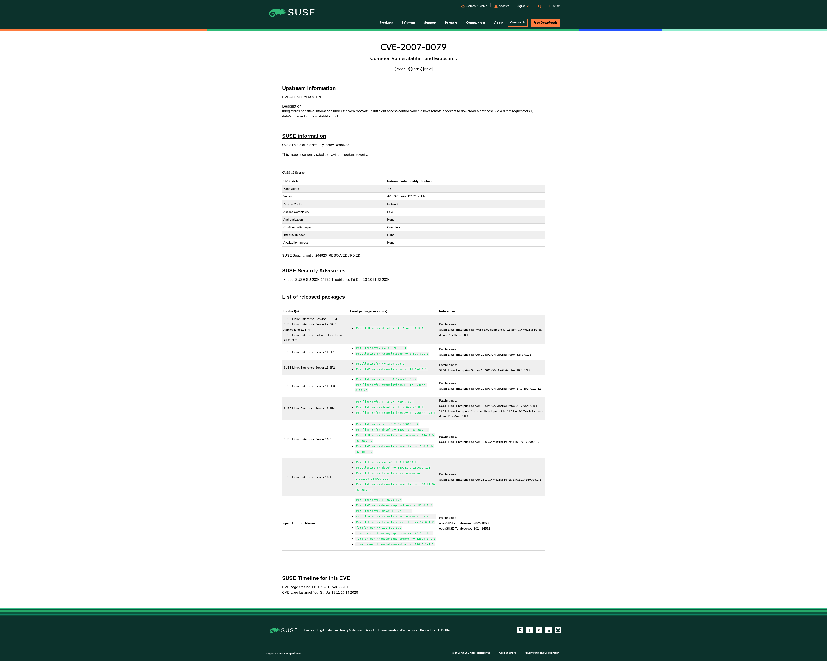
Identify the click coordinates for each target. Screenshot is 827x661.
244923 (321, 255)
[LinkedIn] (548, 630)
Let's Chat (444, 630)
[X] (539, 630)
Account (504, 6)
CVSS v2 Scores (293, 172)
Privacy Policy (532, 653)
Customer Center (476, 6)
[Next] (428, 69)
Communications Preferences (397, 630)
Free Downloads (545, 23)
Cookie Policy (551, 653)
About (370, 630)
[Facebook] (529, 630)
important (347, 154)
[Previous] (402, 69)
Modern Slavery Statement (345, 630)
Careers (308, 630)
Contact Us (517, 22)
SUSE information (304, 136)
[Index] (416, 69)
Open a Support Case (289, 653)
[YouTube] (520, 630)
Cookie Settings (507, 653)
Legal (320, 630)
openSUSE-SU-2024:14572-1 (310, 279)
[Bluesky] (558, 630)
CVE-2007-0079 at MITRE (302, 97)
